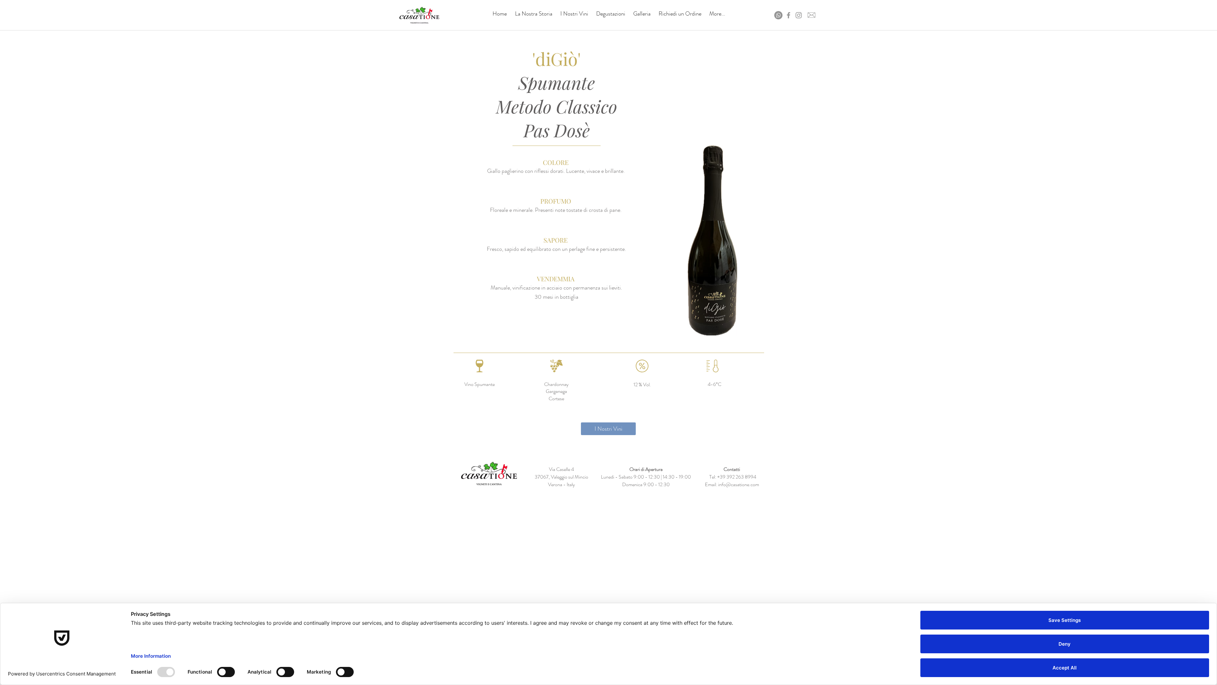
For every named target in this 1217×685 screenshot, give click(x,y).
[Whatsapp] (778, 15)
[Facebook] (788, 15)
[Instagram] (799, 15)
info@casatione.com (738, 484)
